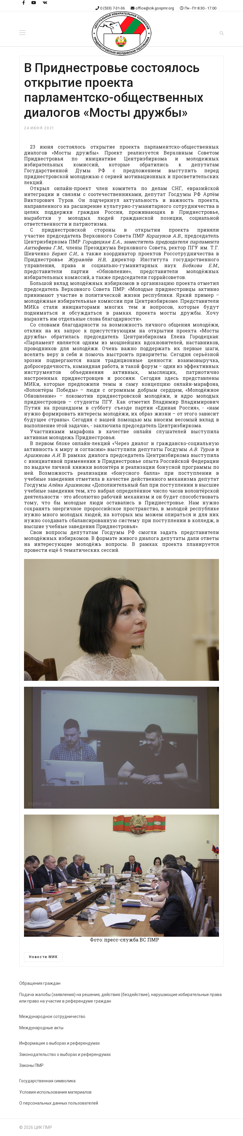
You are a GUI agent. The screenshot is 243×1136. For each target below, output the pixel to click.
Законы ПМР (31, 1065)
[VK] (45, 2)
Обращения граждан (39, 983)
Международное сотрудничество (52, 1016)
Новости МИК (43, 957)
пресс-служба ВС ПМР (131, 939)
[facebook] (23, 2)
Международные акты (41, 1027)
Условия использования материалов (55, 1092)
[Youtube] (33, 2)
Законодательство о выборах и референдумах (65, 1054)
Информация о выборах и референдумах (59, 1043)
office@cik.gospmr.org (154, 8)
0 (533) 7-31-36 (112, 8)
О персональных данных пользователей (58, 1103)
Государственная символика (47, 1080)
